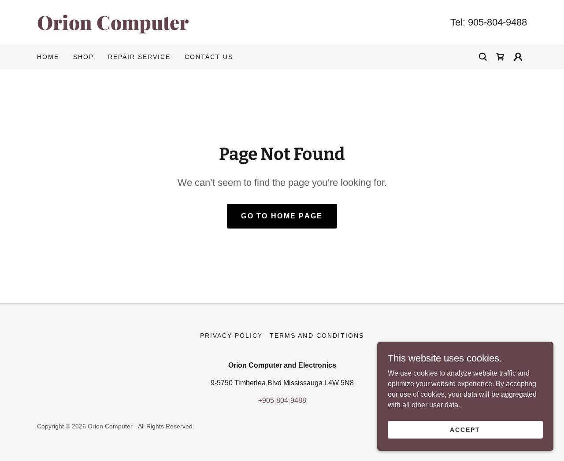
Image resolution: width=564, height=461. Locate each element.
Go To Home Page (282, 216)
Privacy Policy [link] (231, 335)
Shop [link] (83, 56)
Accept (465, 429)
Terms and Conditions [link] (317, 335)
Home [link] (48, 56)
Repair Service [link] (139, 56)
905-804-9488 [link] (497, 22)
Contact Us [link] (209, 56)
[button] (518, 57)
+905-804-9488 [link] (282, 400)
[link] (159, 27)
